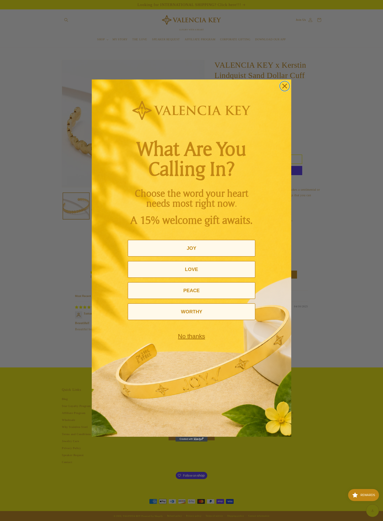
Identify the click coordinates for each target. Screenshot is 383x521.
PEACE (191, 290)
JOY (191, 248)
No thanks (191, 336)
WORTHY (191, 311)
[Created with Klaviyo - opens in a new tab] (191, 439)
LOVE (191, 269)
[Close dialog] (285, 86)
